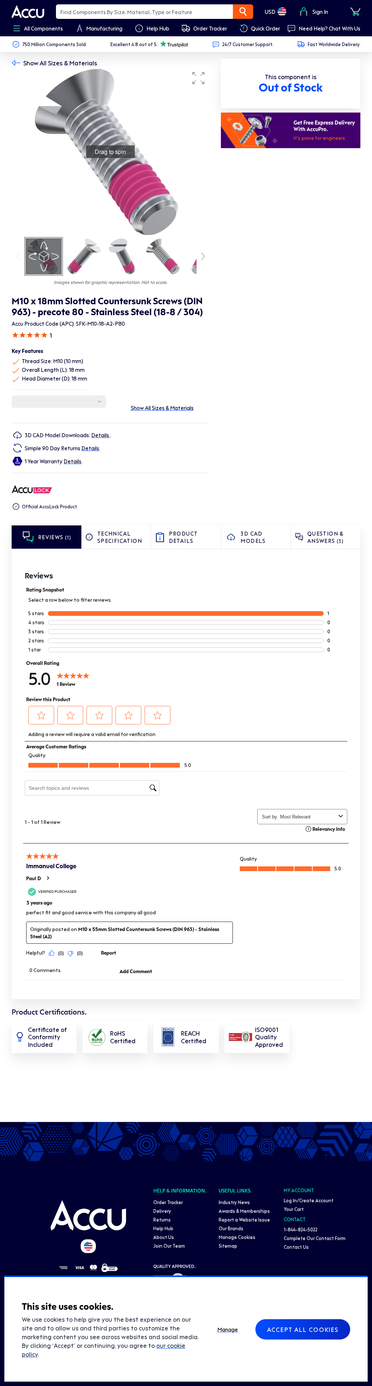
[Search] (243, 11)
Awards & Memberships (244, 1211)
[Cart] (355, 12)
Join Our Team (169, 1245)
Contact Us (296, 1246)
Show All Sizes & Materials (60, 62)
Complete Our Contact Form (314, 1238)
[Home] (88, 1215)
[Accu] (28, 11)
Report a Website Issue (244, 1219)
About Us (163, 1237)
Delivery (162, 1211)
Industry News (234, 1202)
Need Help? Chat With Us (329, 28)
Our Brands (231, 1228)
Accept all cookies (303, 1329)
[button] (198, 78)
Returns (162, 1219)
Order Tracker (168, 1202)
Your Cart (294, 1209)
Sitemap (228, 1245)
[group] (110, 151)
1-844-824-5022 (301, 1229)
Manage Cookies (237, 1237)
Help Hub (163, 1228)
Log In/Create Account (308, 1200)
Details (100, 435)
